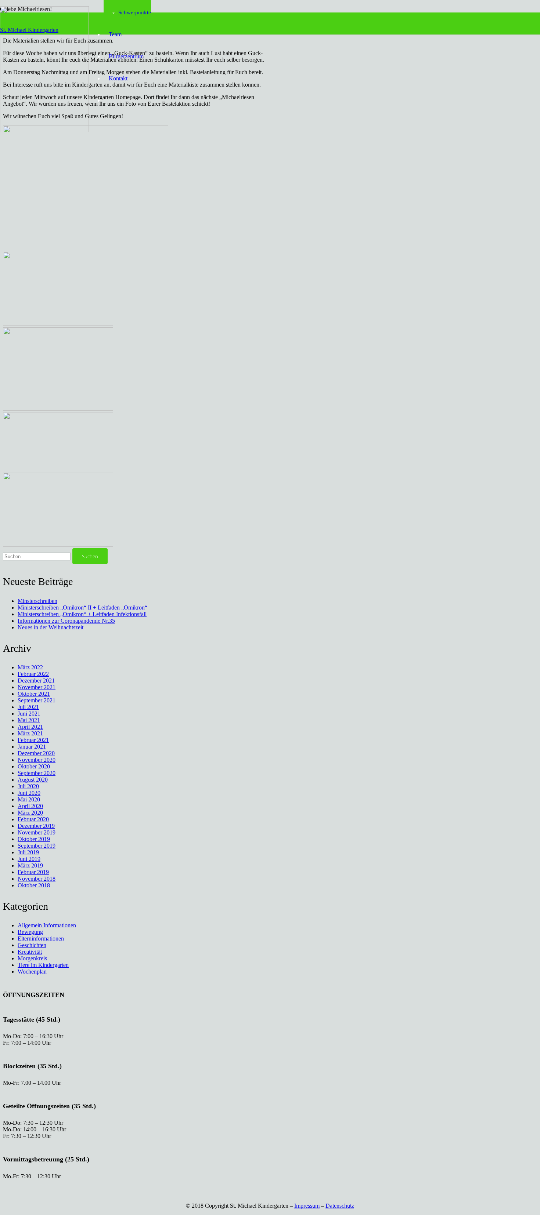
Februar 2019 (33, 872)
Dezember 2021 (36, 680)
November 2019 (36, 832)
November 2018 (36, 879)
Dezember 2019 (36, 826)
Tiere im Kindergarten (43, 965)
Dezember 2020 (36, 753)
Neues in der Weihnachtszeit (50, 627)
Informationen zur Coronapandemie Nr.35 (66, 621)
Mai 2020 (29, 799)
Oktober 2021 (34, 694)
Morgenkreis (32, 958)
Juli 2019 (28, 852)
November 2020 (36, 760)
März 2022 (30, 667)
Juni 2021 (29, 713)
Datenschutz (339, 1206)
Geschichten (32, 945)
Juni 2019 (29, 859)
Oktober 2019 (34, 839)
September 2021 (36, 700)
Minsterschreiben (37, 601)
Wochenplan (32, 971)
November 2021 (36, 687)
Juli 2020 (28, 786)
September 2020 (36, 773)
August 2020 (33, 779)
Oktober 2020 (34, 766)
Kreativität (30, 952)
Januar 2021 (32, 746)
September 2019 (36, 846)
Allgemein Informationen (47, 925)
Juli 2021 (28, 707)
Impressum (307, 1206)
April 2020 (30, 806)
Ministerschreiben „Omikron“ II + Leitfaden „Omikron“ (82, 607)
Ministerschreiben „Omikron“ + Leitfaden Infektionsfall (82, 614)
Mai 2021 (29, 720)
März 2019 (30, 865)
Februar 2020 (33, 819)
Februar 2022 (33, 674)
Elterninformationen (41, 938)
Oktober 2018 (34, 885)
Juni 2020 (29, 793)
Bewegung (30, 932)
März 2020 (30, 813)
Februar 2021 (33, 740)
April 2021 (30, 727)
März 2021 (30, 733)
